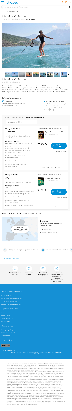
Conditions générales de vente (19, 352)
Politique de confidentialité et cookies (40, 352)
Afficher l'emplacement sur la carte (20, 229)
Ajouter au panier (59, 145)
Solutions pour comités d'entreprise (11, 298)
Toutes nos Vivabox (7, 318)
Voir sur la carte (30, 19)
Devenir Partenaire (6, 295)
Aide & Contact (5, 335)
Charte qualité (5, 315)
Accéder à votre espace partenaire (11, 304)
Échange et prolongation (8, 330)
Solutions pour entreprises (9, 301)
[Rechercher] (69, 7)
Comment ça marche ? (8, 332)
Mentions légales (57, 352)
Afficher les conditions (11, 258)
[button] (4, 44)
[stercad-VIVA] (8, 346)
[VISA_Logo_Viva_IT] (4, 346)
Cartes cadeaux (5, 321)
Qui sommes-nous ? (7, 313)
